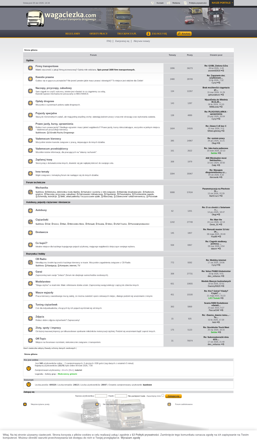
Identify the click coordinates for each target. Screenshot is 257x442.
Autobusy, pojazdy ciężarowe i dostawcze (48, 202)
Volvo (109, 224)
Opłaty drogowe (45, 101)
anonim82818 (214, 70)
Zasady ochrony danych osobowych (60, 348)
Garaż (39, 271)
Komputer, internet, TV (70, 265)
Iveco (56, 224)
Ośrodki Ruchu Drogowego (61, 132)
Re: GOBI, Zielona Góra (216, 66)
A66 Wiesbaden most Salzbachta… (216, 159)
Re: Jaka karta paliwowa (216, 148)
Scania (101, 224)
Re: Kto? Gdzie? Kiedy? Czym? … (216, 292)
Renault (90, 224)
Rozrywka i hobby (35, 254)
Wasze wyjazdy (44, 292)
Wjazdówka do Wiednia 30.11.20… (216, 100)
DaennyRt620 (214, 286)
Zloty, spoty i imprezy (48, 327)
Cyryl (214, 83)
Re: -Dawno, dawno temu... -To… (216, 316)
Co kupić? (41, 243)
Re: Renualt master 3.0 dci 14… (216, 230)
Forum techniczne (35, 182)
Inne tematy (42, 171)
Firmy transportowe (47, 66)
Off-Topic (41, 338)
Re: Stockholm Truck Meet (216, 327)
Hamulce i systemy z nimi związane (99, 192)
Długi (214, 143)
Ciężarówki (42, 219)
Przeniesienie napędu (144, 194)
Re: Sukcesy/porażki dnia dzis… (216, 338)
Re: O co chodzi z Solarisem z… (216, 208)
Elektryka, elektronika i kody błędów (63, 192)
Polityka (198, 3)
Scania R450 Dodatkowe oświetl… (216, 304)
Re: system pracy (216, 138)
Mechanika (42, 187)
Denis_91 (214, 224)
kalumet (78, 370)
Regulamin (72, 33)
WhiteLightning (214, 131)
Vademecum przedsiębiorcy (52, 148)
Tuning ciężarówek (46, 304)
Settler (214, 153)
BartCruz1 (214, 196)
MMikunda (214, 107)
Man (64, 224)
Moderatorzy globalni (67, 374)
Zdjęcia (40, 316)
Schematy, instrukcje (47, 196)
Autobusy (41, 210)
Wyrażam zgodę (130, 437)
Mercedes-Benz (76, 224)
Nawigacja (51, 265)
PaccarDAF (214, 310)
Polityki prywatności (147, 434)
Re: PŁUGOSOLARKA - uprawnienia (216, 113)
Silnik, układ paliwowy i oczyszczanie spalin (80, 196)
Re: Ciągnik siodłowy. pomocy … (216, 242)
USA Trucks (121, 224)
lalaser (214, 248)
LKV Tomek (214, 298)
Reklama (176, 3)
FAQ (109, 41)
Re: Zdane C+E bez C (216, 126)
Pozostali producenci (139, 224)
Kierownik (214, 177)
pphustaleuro (214, 95)
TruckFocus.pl (127, 33)
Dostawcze (42, 232)
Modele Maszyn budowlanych (216, 281)
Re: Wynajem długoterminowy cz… (216, 171)
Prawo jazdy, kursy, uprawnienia (54, 123)
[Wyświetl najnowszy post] (222, 70)
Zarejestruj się (122, 41)
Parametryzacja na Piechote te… (216, 190)
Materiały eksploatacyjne (130, 192)
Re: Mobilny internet (216, 260)
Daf (48, 224)
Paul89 (214, 236)
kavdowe (147, 385)
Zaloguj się (29, 392)
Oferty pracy (99, 33)
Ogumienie (111, 194)
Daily (214, 165)
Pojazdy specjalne (46, 113)
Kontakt (160, 3)
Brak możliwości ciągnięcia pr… (216, 88)
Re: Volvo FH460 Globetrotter (216, 271)
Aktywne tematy (141, 41)
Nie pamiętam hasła (136, 396)
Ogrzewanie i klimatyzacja (91, 194)
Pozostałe (152, 196)
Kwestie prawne (45, 77)
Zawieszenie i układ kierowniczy (130, 196)
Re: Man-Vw (216, 219)
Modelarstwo (43, 281)
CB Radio (41, 259)
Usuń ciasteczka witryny (33, 348)
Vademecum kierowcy (48, 138)
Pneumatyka (125, 194)
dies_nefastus (214, 276)
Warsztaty (108, 196)
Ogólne (30, 60)
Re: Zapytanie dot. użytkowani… (216, 76)
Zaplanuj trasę (44, 159)
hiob (214, 322)
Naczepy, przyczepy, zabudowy (54, 88)
